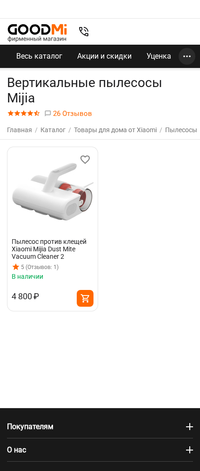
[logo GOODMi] (37, 33)
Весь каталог (39, 56)
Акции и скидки (104, 56)
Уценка (159, 56)
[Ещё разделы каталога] (187, 56)
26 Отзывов (71, 113)
